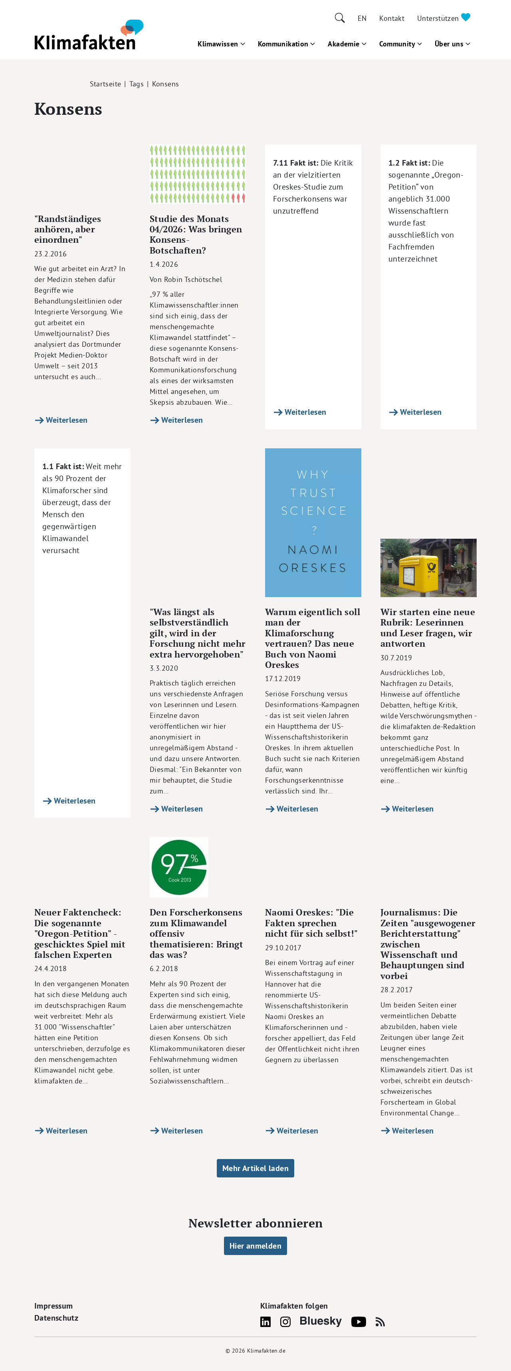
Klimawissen (218, 43)
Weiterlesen (66, 420)
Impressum (53, 1306)
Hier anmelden (255, 1246)
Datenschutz (56, 1318)
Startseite (105, 83)
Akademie (343, 43)
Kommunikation (283, 43)
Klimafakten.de (266, 1350)
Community (397, 43)
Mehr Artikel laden (255, 1168)
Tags (136, 83)
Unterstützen (439, 18)
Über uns (449, 43)
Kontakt (391, 18)
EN (362, 18)
